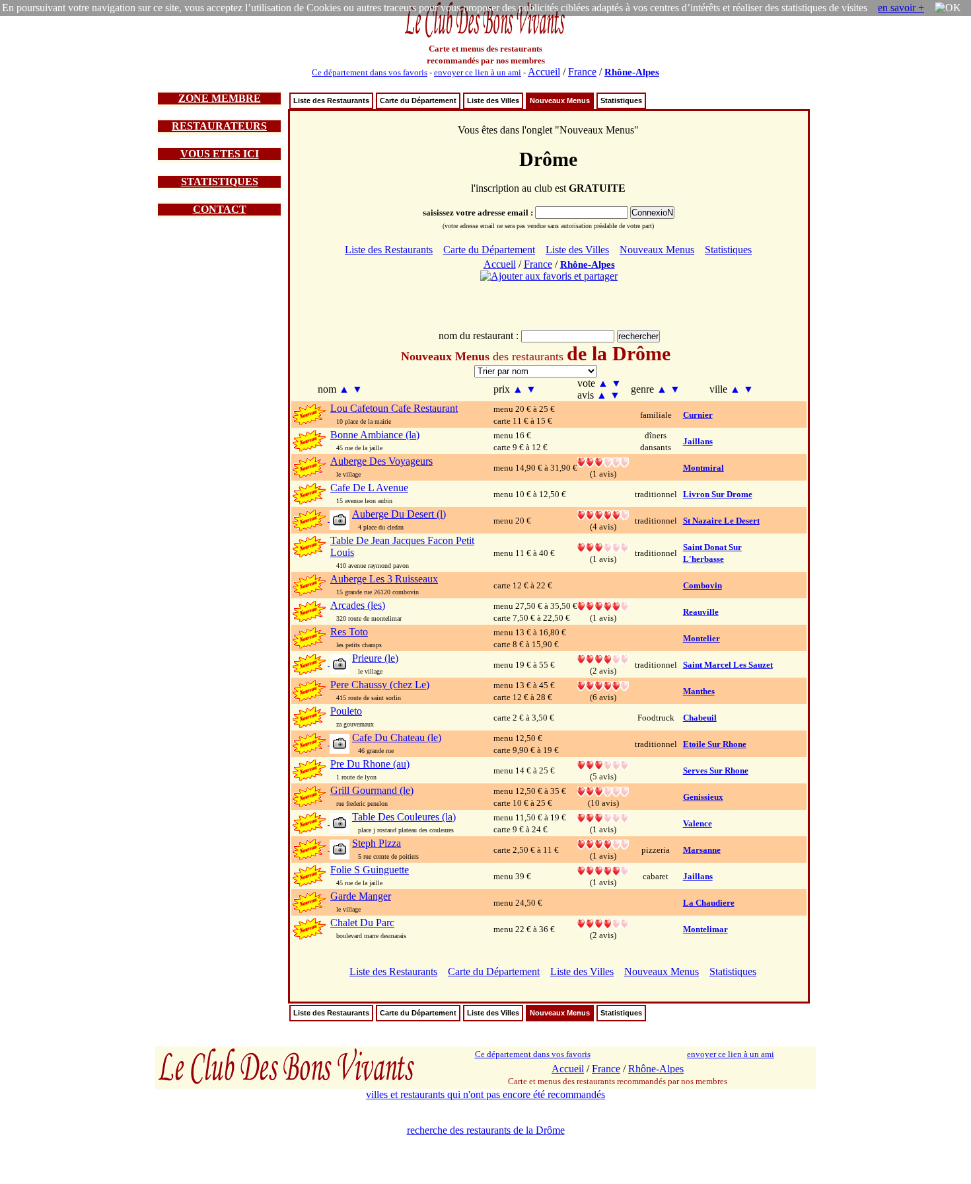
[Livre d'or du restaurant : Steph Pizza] (603, 843)
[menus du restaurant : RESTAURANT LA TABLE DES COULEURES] (338, 822)
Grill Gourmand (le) (372, 790)
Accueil (544, 71)
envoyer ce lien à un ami (477, 72)
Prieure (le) (375, 658)
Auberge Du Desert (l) (399, 514)
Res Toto (349, 631)
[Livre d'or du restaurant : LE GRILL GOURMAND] (603, 790)
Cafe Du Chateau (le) (396, 737)
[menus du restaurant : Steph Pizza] (338, 848)
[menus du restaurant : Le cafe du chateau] (338, 742)
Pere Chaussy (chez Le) (379, 684)
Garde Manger (360, 896)
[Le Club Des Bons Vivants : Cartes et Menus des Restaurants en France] (485, 36)
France (582, 71)
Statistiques (621, 100)
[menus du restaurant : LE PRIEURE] (338, 663)
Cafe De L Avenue (369, 487)
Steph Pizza (376, 843)
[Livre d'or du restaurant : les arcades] (603, 605)
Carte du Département (418, 100)
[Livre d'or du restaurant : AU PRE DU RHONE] (603, 764)
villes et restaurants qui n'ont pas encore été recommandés (485, 1094)
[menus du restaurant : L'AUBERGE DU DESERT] (338, 519)
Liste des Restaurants (331, 100)
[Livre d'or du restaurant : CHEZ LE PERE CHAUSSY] (603, 684)
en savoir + (901, 7)
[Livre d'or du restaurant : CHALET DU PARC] (603, 922)
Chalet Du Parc (362, 922)
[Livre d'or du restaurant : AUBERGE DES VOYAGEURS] (603, 461)
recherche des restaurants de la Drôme (486, 1130)
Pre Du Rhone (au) (370, 764)
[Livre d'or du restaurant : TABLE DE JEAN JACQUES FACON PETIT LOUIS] (603, 546)
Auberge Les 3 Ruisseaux (384, 578)
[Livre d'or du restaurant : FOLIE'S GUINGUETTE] (603, 869)
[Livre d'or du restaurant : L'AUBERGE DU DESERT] (603, 514)
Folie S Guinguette (369, 869)
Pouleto (346, 711)
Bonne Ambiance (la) (374, 434)
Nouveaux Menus (560, 100)
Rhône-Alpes (631, 72)
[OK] (948, 8)
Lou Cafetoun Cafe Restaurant (394, 408)
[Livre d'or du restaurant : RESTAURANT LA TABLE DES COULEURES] (603, 816)
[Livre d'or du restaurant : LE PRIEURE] (603, 658)
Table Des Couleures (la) (404, 816)
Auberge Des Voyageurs (381, 461)
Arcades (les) (357, 605)
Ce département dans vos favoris (369, 72)
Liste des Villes (493, 100)
